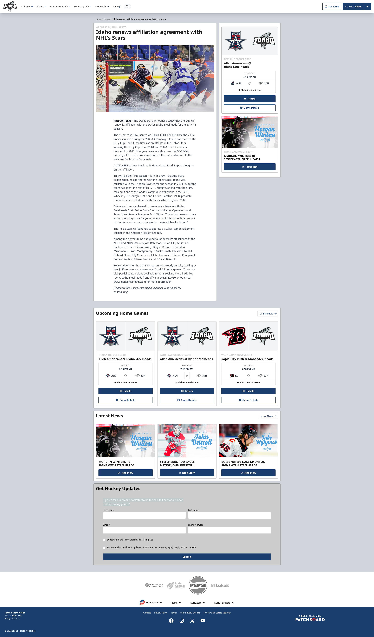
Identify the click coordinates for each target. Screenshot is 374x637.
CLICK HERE (121, 165)
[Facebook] (171, 621)
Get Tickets (355, 6)
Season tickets (122, 265)
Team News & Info (59, 6)
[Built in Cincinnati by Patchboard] (310, 618)
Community (100, 6)
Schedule (25, 6)
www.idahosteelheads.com (130, 281)
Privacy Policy (160, 612)
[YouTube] (203, 621)
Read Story (251, 166)
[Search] (127, 6)
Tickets (40, 6)
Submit (187, 556)
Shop (115, 6)
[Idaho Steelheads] (10, 6)
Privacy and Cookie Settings (217, 612)
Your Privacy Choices (190, 612)
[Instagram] (182, 621)
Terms (174, 612)
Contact (147, 612)
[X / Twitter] (192, 621)
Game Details (251, 107)
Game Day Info (81, 6)
